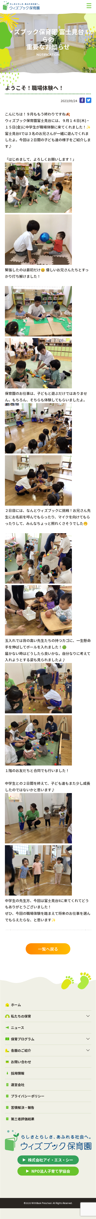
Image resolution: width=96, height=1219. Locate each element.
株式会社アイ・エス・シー (50, 1160)
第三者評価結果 (22, 1118)
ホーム (16, 1004)
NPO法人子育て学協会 (50, 1171)
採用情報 (17, 1073)
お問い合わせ (21, 1061)
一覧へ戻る (48, 949)
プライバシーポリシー (27, 1096)
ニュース (17, 1027)
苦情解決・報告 (22, 1107)
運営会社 (17, 1084)
